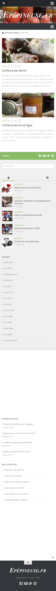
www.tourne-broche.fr (13, 476)
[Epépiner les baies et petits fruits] (7, 188)
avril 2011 (8, 286)
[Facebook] (40, 155)
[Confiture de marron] (28, 50)
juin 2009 (8, 322)
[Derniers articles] (21, 178)
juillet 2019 (8, 262)
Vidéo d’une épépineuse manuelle (28, 215)
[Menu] (52, 557)
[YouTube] (44, 155)
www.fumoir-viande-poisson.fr (17, 482)
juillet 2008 (8, 328)
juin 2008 (8, 334)
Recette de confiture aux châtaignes (18, 424)
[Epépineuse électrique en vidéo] (7, 229)
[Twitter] (48, 155)
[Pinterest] (52, 155)
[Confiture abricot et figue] (28, 105)
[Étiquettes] (47, 178)
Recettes (6, 66)
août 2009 (8, 316)
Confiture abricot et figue (17, 125)
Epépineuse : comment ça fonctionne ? (20, 433)
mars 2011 (8, 292)
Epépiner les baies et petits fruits (27, 188)
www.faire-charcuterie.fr (14, 470)
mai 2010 (8, 298)
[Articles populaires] (8, 178)
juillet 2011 (8, 280)
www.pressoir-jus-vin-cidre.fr (16, 494)
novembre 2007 (10, 340)
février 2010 (9, 310)
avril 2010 (8, 304)
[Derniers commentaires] (34, 178)
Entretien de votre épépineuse (26, 241)
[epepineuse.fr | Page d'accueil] (28, 14)
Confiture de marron (14, 70)
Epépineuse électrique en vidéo (27, 228)
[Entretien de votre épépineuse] (7, 242)
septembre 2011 (11, 274)
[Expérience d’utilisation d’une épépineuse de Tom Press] (7, 202)
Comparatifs (19, 212)
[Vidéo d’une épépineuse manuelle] (7, 216)
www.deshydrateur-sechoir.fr (16, 500)
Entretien (18, 238)
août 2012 (8, 268)
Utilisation (18, 185)
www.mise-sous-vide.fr (14, 488)
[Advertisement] (28, 379)
